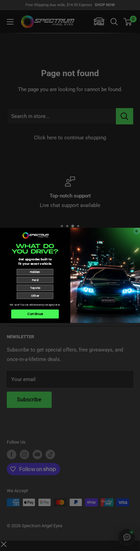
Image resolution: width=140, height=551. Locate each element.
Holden (35, 272)
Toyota (35, 288)
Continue (35, 314)
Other (35, 296)
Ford (35, 280)
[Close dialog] (137, 231)
